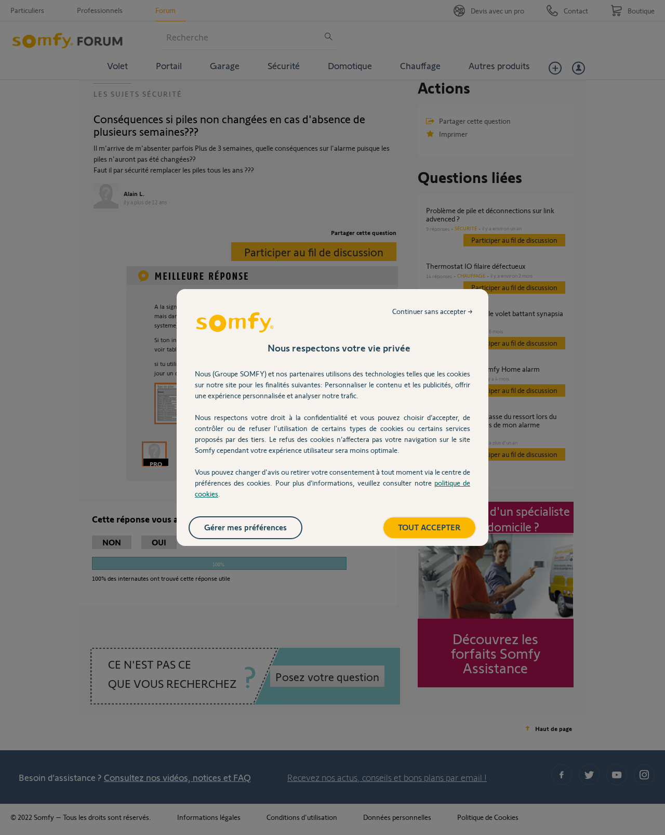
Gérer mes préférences (245, 527)
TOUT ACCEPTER (429, 527)
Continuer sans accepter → (432, 311)
